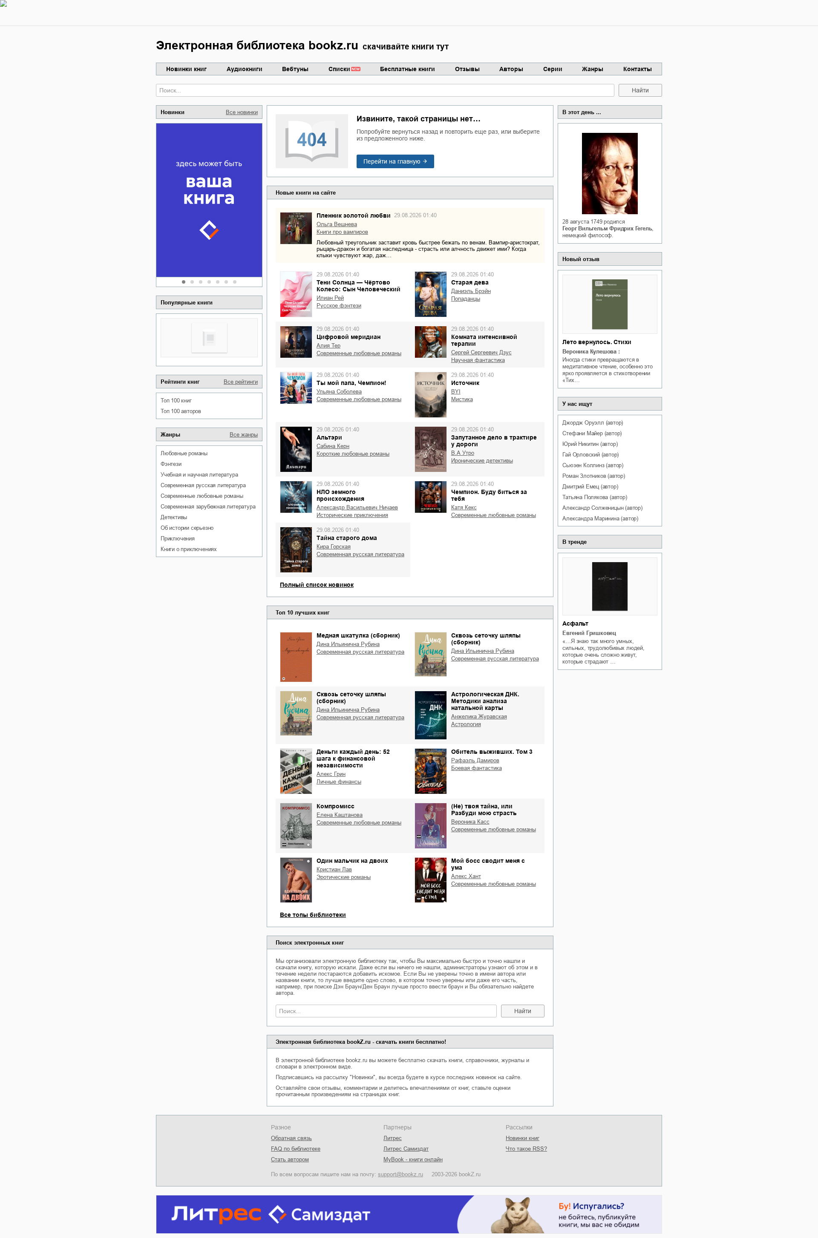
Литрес (392, 1138)
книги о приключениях (189, 549)
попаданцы (465, 299)
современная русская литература (203, 485)
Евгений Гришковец (589, 633)
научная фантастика (478, 360)
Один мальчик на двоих (352, 860)
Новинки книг (186, 69)
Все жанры (244, 434)
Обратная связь (291, 1138)
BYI (456, 391)
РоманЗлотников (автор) (593, 476)
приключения (178, 538)
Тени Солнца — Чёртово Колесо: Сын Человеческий (358, 286)
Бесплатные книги (407, 69)
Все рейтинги (241, 382)
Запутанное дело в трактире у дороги (494, 441)
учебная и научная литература (199, 474)
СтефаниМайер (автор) (592, 433)
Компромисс (335, 806)
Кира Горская (334, 546)
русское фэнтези (339, 305)
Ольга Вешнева (337, 224)
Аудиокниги (244, 69)
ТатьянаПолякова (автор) (594, 497)
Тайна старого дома (347, 537)
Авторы (511, 69)
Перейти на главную (392, 161)
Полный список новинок (317, 584)
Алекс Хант (466, 876)
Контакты (637, 69)
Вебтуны (295, 69)
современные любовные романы (202, 496)
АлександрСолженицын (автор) (602, 508)
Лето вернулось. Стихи (596, 342)
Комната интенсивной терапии (484, 340)
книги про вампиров (342, 232)
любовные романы (184, 453)
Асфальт (575, 623)
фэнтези (171, 464)
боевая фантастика (476, 768)
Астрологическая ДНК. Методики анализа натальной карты (485, 701)
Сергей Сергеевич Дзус (481, 352)
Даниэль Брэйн (471, 291)
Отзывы (467, 69)
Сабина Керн (333, 446)
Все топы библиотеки (313, 914)
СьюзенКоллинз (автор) (592, 465)
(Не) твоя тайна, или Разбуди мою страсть (484, 809)
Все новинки (242, 112)
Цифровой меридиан (348, 336)
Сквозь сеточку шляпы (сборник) (486, 639)
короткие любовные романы (353, 454)
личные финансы (339, 781)
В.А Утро (462, 453)
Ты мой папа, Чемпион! (351, 382)
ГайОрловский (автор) (590, 454)
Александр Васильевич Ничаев (357, 507)
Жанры (592, 69)
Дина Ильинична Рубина (348, 644)
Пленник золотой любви (354, 215)
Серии (552, 69)
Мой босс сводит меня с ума (488, 864)
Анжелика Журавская (479, 716)
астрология (466, 724)
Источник (465, 382)
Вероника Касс (470, 822)
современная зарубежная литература (208, 506)
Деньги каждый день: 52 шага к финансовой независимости (353, 758)
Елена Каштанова (340, 815)
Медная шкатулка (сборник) (358, 635)
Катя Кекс (464, 507)
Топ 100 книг (176, 400)
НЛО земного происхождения (340, 495)
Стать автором (290, 1159)
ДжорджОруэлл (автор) (592, 422)
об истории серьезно (187, 528)
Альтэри (329, 437)
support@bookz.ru (400, 1174)
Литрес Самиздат (406, 1149)
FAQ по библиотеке (295, 1149)
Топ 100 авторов (181, 411)
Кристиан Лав (334, 869)
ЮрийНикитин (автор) (589, 444)
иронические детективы (482, 460)
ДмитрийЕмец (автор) (590, 486)
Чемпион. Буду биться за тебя (489, 495)
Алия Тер (328, 345)
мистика (462, 399)
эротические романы (344, 877)
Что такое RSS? (526, 1149)
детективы (174, 517)
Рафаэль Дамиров (475, 760)
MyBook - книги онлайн (413, 1159)
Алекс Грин (331, 774)
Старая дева (470, 282)
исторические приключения (352, 515)
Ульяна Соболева (339, 391)
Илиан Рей (330, 298)
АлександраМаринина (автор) (600, 518)
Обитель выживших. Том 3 (492, 751)
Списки (339, 69)
